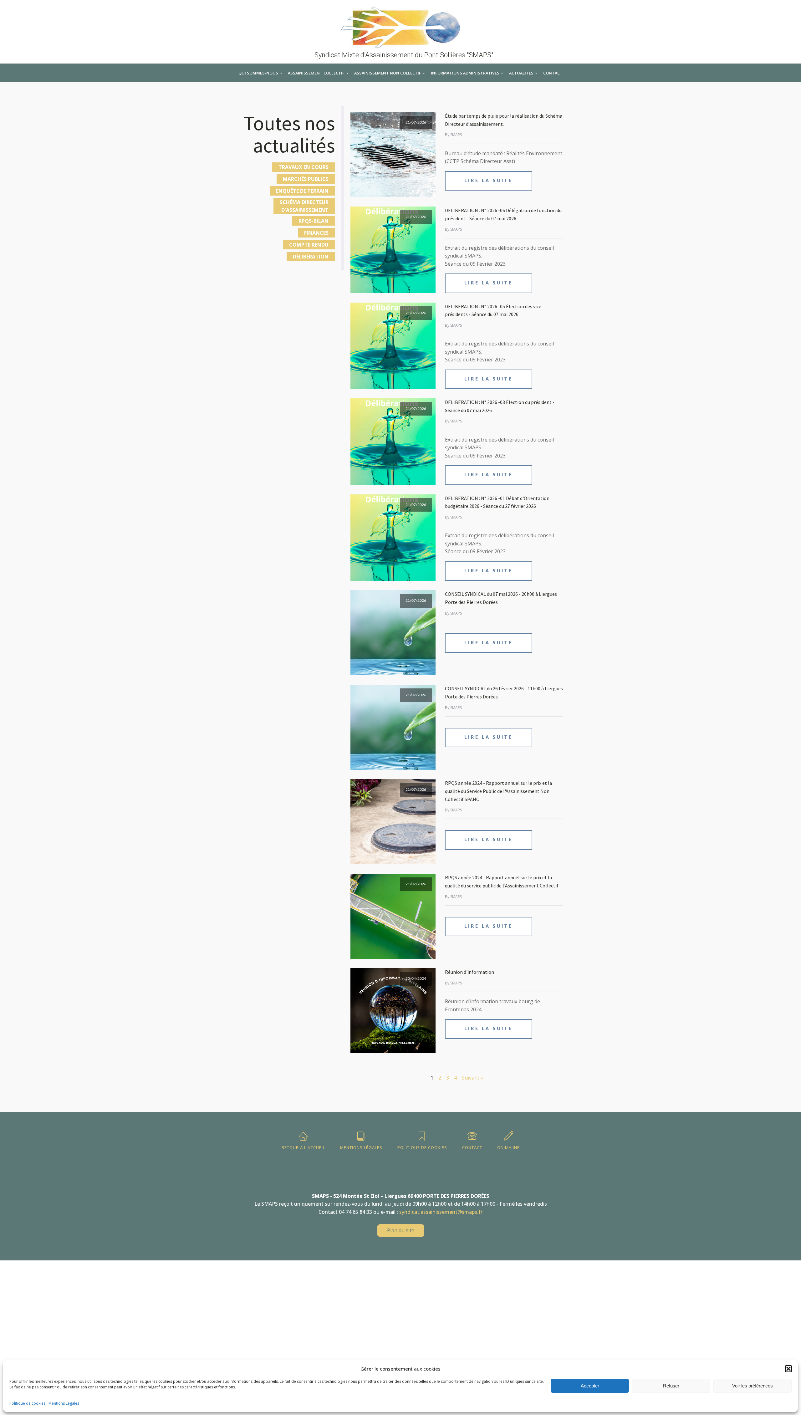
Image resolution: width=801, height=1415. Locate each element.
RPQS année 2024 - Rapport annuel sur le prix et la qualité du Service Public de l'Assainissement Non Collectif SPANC (498, 791)
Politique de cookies (27, 1403)
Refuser (671, 1385)
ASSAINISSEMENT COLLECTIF (316, 73)
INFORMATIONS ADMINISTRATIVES (465, 73)
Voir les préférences (752, 1385)
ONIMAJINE (508, 1147)
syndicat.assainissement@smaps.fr (440, 1211)
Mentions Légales (63, 1403)
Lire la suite (488, 181)
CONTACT (553, 73)
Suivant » (472, 1077)
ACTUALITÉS (521, 73)
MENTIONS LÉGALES (361, 1147)
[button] (788, 1369)
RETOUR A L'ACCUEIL (303, 1147)
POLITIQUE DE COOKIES (422, 1147)
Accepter (590, 1385)
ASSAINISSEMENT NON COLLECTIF (387, 73)
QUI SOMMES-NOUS (258, 73)
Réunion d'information (469, 972)
